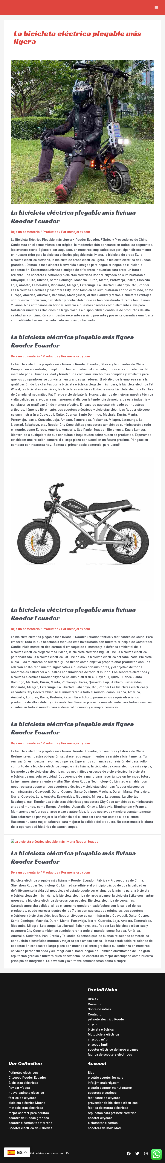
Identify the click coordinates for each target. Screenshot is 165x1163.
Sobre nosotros (99, 1009)
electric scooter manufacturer (110, 1088)
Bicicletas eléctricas (23, 1083)
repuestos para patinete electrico (112, 1113)
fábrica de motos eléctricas (108, 1108)
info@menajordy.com (103, 1083)
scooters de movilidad (104, 1128)
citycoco (94, 1024)
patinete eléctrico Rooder (106, 1019)
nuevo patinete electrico (26, 1093)
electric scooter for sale (105, 1078)
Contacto (94, 1014)
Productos (50, 232)
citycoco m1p (97, 1039)
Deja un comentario (25, 232)
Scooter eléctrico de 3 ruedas (30, 1128)
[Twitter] (137, 1153)
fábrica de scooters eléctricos (110, 1054)
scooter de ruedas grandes (29, 1118)
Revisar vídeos (19, 1088)
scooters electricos (102, 1093)
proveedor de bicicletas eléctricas (113, 1103)
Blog (91, 1073)
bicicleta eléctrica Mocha (27, 1103)
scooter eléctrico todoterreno (30, 1123)
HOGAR (93, 999)
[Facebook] (129, 1153)
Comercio (95, 1004)
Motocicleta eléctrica (103, 1034)
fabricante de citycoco (104, 1098)
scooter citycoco (100, 1118)
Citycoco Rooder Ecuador (27, 1078)
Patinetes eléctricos (23, 1073)
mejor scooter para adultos (29, 1113)
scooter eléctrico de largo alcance (113, 1049)
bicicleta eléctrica (101, 1029)
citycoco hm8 (98, 1045)
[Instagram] (146, 1153)
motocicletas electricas (26, 1108)
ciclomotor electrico (103, 1123)
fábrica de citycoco (23, 1098)
